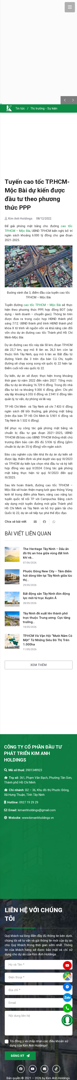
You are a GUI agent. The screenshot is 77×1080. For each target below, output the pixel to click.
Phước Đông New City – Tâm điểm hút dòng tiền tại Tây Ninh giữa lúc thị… (47, 575)
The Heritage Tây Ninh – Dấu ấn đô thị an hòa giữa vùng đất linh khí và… (46, 553)
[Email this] (35, 522)
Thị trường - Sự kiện (43, 108)
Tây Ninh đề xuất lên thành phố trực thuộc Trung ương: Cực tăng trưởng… (46, 618)
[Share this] (44, 522)
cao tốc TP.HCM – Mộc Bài (42, 305)
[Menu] (70, 7)
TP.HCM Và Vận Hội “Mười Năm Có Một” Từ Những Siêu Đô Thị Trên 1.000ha (47, 640)
